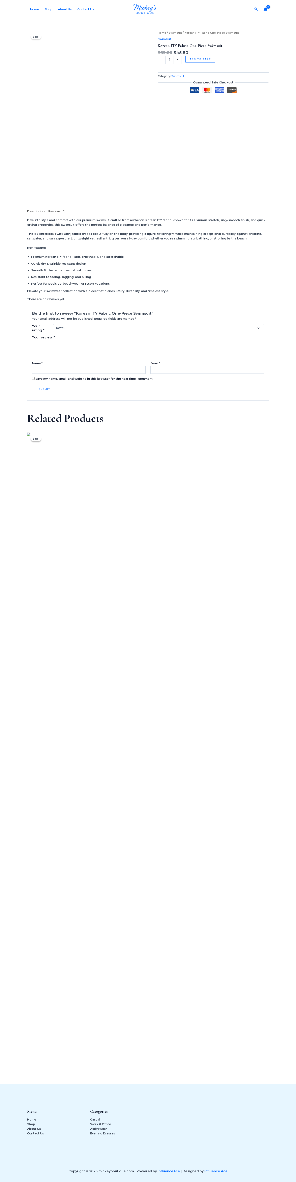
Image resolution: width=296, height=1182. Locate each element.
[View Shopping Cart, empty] (265, 9)
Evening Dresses (102, 1133)
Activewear (98, 1129)
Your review (43, 337)
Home (34, 9)
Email (155, 363)
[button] (256, 9)
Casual (95, 1119)
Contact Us (85, 9)
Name (37, 363)
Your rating (38, 328)
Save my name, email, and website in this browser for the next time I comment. (94, 379)
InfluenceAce (169, 1171)
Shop (48, 9)
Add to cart (200, 59)
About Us (65, 9)
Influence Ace (216, 1171)
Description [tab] (36, 211)
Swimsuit (175, 32)
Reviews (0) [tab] (56, 211)
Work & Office (100, 1124)
